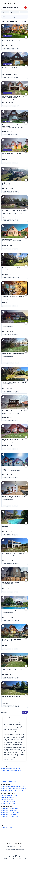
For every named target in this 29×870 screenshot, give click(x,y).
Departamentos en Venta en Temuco (9, 795)
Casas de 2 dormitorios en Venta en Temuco (11, 770)
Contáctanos (18, 852)
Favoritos (19, 846)
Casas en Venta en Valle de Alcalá (9, 822)
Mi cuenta (13, 846)
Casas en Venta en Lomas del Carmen (9, 816)
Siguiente (24, 712)
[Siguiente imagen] (26, 37)
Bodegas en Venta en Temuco (8, 803)
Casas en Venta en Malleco (7, 833)
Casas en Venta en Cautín (7, 827)
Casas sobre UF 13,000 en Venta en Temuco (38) (12, 790)
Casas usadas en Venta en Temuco (9, 781)
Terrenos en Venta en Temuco (8, 801)
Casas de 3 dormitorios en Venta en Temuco (11, 772)
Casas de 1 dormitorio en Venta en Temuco (11, 768)
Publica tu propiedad (8, 849)
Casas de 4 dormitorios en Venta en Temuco (11, 774)
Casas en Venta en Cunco (21, 833)
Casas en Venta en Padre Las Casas (9, 829)
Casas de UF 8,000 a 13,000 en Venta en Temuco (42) (13, 788)
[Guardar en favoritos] (3, 26)
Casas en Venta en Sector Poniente (9, 820)
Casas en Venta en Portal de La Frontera (10, 812)
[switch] (3, 16)
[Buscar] (25, 7)
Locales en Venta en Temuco (7, 799)
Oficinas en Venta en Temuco (8, 797)
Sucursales (11, 852)
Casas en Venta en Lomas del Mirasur (9, 808)
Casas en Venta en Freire (20, 831)
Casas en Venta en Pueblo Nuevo (8, 814)
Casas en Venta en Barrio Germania (9, 810)
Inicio (8, 846)
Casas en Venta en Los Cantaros (8, 818)
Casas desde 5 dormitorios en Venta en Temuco (12, 776)
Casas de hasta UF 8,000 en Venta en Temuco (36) (12, 786)
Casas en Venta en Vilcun (7, 831)
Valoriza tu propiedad (19, 849)
